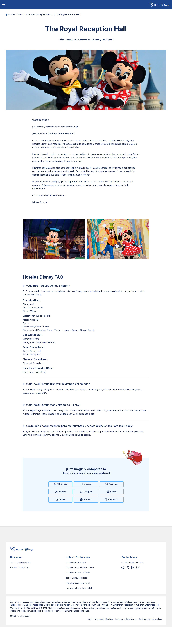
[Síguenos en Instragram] (137, 567)
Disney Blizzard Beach (83, 330)
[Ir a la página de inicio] (86, 548)
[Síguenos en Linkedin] (132, 567)
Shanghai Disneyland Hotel (78, 583)
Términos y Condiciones (126, 619)
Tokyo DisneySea (31, 354)
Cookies (109, 619)
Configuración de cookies (150, 619)
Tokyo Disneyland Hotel (76, 578)
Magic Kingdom (30, 319)
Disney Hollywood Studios (36, 326)
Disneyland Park (31, 339)
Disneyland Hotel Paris (76, 562)
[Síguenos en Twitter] (127, 567)
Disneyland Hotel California (78, 572)
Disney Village (30, 311)
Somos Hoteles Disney (20, 562)
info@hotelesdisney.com (132, 562)
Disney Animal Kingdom (34, 330)
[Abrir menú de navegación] (3, 4)
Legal (89, 619)
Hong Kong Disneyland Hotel (79, 588)
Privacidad (98, 619)
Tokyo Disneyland (32, 351)
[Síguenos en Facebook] (122, 567)
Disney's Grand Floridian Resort (80, 567)
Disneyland (28, 304)
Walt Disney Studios (33, 307)
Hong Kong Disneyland (34, 372)
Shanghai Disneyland (33, 363)
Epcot (26, 323)
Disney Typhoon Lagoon (59, 330)
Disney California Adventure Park (39, 342)
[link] (159, 4)
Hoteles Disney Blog (19, 567)
